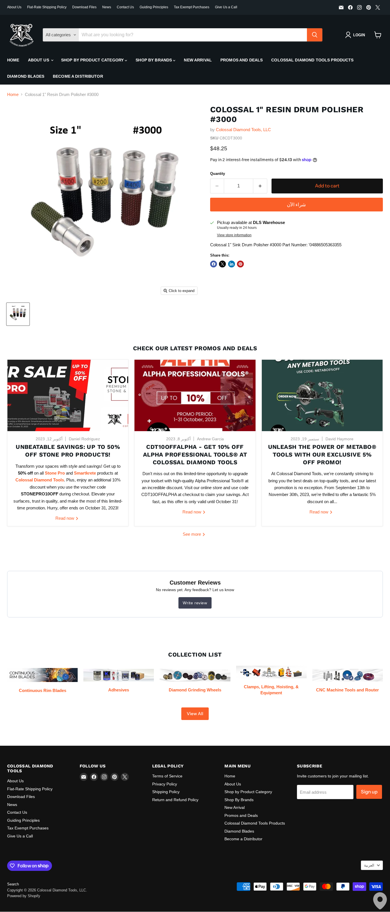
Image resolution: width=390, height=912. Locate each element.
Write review (195, 603)
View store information (234, 235)
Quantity (217, 173)
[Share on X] (222, 264)
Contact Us (125, 7)
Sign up (369, 792)
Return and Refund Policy (175, 799)
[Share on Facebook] (213, 264)
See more (192, 534)
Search (13, 884)
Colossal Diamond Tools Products (312, 60)
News (106, 7)
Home (13, 60)
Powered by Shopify (23, 896)
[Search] (314, 34)
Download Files (84, 7)
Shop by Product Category (93, 60)
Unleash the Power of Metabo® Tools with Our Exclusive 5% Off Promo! (322, 454)
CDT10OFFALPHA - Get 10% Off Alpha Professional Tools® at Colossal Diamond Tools (195, 454)
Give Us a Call (226, 7)
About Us (14, 7)
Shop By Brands (154, 60)
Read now (65, 518)
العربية (369, 865)
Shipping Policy (166, 791)
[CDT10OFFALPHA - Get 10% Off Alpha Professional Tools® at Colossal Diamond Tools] (194, 395)
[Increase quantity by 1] (260, 186)
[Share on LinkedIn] (231, 264)
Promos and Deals (241, 60)
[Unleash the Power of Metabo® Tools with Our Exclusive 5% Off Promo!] (322, 395)
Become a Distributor (78, 76)
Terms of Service (167, 776)
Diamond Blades (25, 76)
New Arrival (198, 60)
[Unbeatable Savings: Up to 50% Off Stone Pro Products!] (67, 395)
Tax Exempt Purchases (191, 7)
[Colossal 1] (18, 314)
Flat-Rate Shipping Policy (47, 7)
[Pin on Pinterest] (240, 264)
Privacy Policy (164, 784)
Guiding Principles (154, 7)
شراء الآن (296, 204)
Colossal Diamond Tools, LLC (243, 129)
